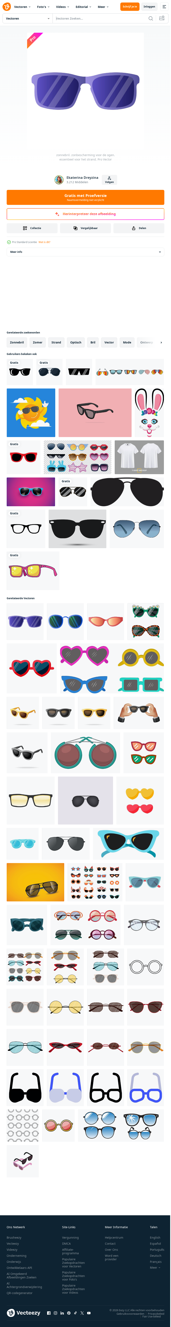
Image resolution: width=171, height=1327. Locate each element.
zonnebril (17, 342)
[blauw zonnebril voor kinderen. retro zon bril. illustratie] (23, 844)
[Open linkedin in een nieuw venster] (62, 1312)
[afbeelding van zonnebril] (35, 882)
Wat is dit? (44, 242)
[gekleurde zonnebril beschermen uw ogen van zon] (145, 967)
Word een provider (111, 1257)
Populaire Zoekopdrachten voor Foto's (73, 1275)
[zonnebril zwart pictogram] (77, 529)
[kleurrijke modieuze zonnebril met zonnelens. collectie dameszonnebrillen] (25, 967)
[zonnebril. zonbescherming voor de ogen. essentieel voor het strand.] (25, 621)
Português (154, 1250)
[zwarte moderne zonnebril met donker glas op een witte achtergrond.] (79, 372)
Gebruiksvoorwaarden (127, 1313)
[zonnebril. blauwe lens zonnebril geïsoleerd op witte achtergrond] (137, 529)
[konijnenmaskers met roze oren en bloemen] (149, 412)
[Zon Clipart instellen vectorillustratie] (31, 412)
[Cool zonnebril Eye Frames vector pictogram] (20, 372)
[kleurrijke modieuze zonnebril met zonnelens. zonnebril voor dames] (105, 1007)
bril (93, 342)
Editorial (82, 7)
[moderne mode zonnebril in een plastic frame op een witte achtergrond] (145, 621)
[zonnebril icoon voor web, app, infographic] (25, 1087)
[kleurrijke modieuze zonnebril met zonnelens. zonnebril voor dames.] (25, 1007)
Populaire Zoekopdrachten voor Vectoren (73, 1262)
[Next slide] (154, 342)
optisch (75, 342)
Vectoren (20, 7)
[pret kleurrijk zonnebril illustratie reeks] (95, 882)
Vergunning (70, 1237)
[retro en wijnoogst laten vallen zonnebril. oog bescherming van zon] (27, 925)
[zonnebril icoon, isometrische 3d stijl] (23, 1161)
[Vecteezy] (7, 7)
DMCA (66, 1244)
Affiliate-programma (70, 1251)
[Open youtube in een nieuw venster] (89, 1312)
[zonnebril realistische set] (77, 457)
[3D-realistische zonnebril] (66, 844)
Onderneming (16, 1256)
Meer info (16, 252)
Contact (110, 1244)
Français (152, 1262)
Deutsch (152, 1256)
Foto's (41, 7)
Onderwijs (14, 1262)
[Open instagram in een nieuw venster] (55, 1312)
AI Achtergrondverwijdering (24, 1285)
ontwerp (146, 342)
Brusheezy (14, 1237)
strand (56, 342)
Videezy (12, 1250)
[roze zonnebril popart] (33, 570)
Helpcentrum (114, 1237)
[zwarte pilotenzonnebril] (127, 491)
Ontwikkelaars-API (19, 1268)
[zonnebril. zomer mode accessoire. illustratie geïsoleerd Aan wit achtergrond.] (145, 882)
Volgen (109, 182)
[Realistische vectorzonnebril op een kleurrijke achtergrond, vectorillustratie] (31, 491)
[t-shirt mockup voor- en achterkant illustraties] (139, 457)
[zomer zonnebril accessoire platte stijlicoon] (49, 372)
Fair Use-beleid (148, 1316)
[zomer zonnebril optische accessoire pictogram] (72, 491)
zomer (37, 342)
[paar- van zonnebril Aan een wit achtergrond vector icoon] (143, 752)
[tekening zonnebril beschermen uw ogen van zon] (23, 1125)
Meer (101, 7)
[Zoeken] (150, 18)
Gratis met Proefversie (85, 197)
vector (109, 342)
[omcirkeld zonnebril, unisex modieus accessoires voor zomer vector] (85, 752)
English (152, 1237)
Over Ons (111, 1250)
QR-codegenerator (20, 1293)
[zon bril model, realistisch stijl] (31, 801)
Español (152, 1244)
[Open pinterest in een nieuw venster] (68, 1312)
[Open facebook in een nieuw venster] (48, 1312)
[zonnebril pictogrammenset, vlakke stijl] (130, 372)
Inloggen (149, 6)
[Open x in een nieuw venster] (82, 1312)
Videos (61, 7)
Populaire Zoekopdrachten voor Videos (73, 1288)
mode (127, 342)
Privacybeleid (153, 1313)
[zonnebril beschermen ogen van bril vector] (128, 844)
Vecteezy (13, 1244)
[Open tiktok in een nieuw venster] (75, 1312)
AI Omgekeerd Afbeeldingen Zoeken (21, 1275)
